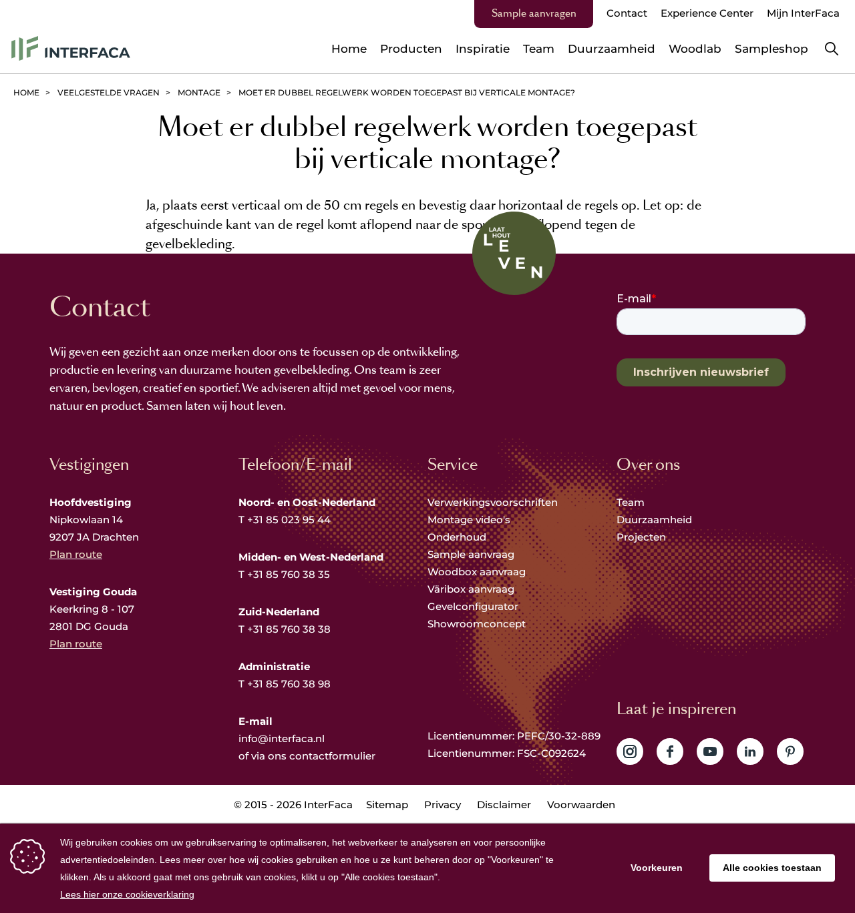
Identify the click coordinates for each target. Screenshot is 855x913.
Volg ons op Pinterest (790, 751)
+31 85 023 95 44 (289, 519)
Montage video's (469, 519)
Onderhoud (457, 537)
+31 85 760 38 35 (288, 574)
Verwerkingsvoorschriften (493, 502)
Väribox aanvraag (471, 589)
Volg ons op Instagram (630, 751)
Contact (627, 13)
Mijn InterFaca (803, 13)
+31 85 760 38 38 (289, 629)
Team (631, 502)
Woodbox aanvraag (477, 571)
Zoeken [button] (832, 48)
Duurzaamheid (654, 519)
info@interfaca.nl (281, 738)
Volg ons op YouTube (710, 751)
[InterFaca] (71, 48)
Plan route (75, 554)
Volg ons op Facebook (670, 751)
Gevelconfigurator (473, 606)
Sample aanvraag (471, 554)
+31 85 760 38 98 (289, 683)
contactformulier (332, 755)
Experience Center (707, 13)
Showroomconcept (478, 623)
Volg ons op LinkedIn (750, 751)
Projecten (641, 537)
